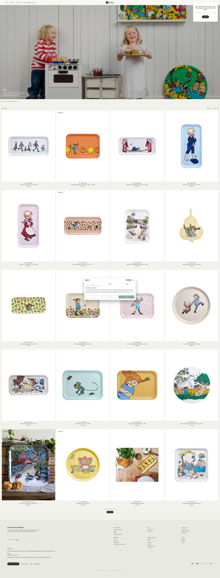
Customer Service (185, 529)
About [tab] (127, 283)
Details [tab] (110, 283)
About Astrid (18, 2)
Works (115, 531)
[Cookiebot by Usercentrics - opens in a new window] (127, 280)
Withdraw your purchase (186, 531)
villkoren (17, 539)
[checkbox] (7, 539)
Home (3, 101)
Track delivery (184, 532)
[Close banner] (134, 280)
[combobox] (205, 13)
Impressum (37, 563)
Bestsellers (150, 531)
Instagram (183, 539)
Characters (11, 2)
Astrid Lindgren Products (118, 534)
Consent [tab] (93, 284)
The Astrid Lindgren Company (29, 2)
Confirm (205, 16)
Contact (149, 544)
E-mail (8, 553)
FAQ (148, 541)
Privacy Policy (150, 547)
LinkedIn (183, 542)
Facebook (183, 541)
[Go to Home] (110, 2)
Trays (17, 101)
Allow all (126, 296)
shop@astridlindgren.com (12, 555)
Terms (31, 563)
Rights (115, 539)
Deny (94, 296)
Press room (150, 542)
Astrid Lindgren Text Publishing (119, 544)
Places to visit (116, 542)
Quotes (115, 532)
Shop (6, 2)
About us (149, 539)
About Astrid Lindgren (118, 529)
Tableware (13, 101)
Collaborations (116, 541)
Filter (215, 108)
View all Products (151, 529)
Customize (109, 296)
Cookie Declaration (151, 545)
